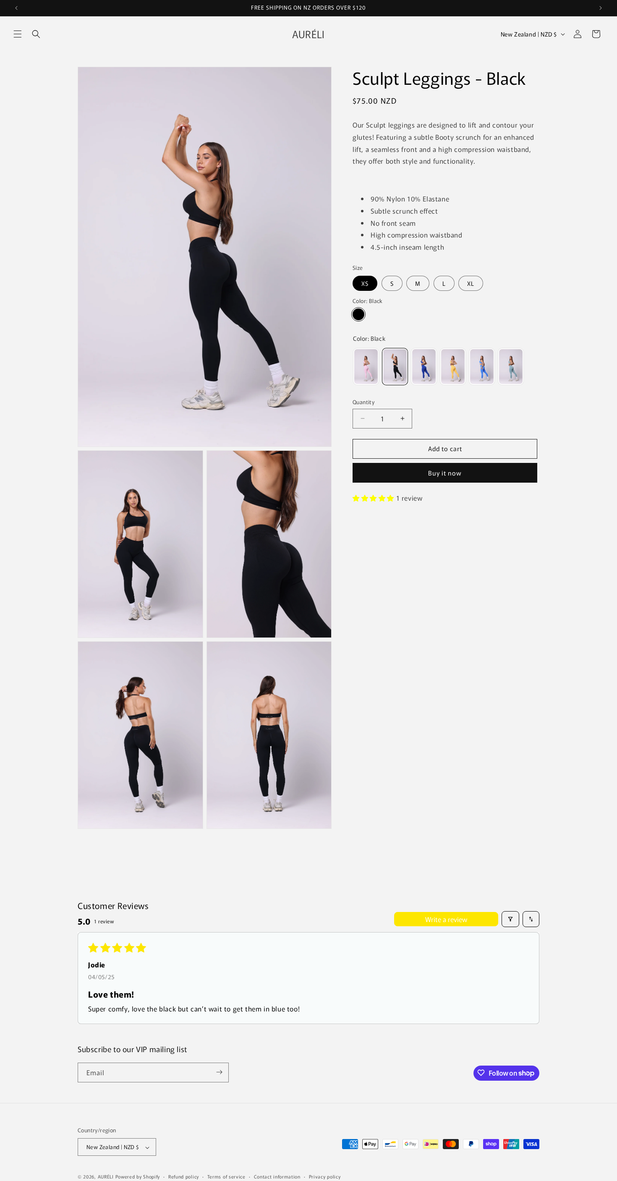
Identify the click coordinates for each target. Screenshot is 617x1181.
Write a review (446, 919)
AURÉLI (106, 1176)
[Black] (358, 314)
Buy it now (445, 472)
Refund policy (183, 1176)
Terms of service (226, 1176)
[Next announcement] (600, 8)
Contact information (277, 1176)
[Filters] (510, 919)
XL (470, 283)
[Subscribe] (219, 1072)
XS (365, 283)
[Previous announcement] (16, 8)
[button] (17, 34)
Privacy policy (325, 1176)
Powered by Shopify (137, 1176)
